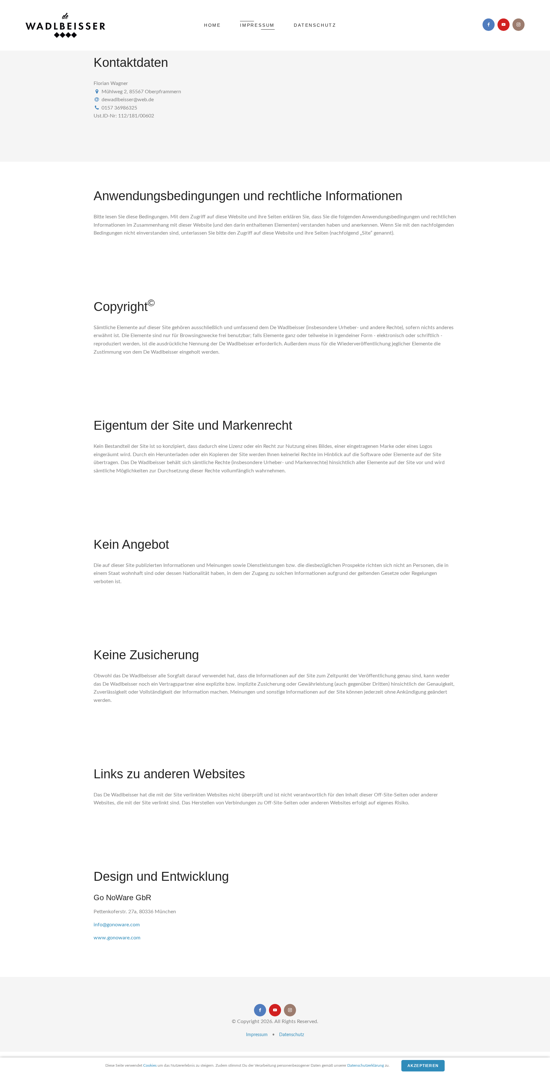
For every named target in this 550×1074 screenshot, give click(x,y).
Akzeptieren (423, 1065)
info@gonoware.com (117, 924)
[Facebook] (489, 24)
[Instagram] (518, 24)
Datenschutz (315, 25)
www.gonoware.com (117, 937)
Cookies (150, 1065)
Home (212, 25)
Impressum (257, 25)
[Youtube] (503, 24)
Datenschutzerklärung (365, 1065)
